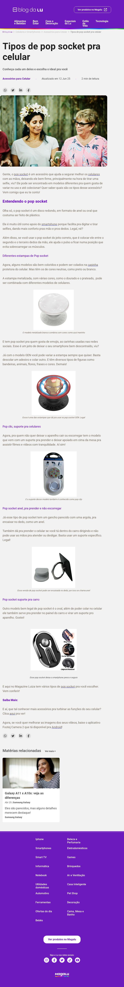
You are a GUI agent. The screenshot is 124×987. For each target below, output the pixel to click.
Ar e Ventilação (76, 875)
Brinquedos (73, 866)
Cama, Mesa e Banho (75, 913)
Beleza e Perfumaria (73, 841)
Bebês (39, 920)
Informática (42, 866)
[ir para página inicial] (28, 10)
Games (71, 857)
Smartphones (43, 848)
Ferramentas (43, 902)
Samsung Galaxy (13, 817)
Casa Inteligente (76, 884)
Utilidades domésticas (42, 886)
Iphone (40, 839)
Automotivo (42, 893)
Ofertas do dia (44, 911)
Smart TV (41, 857)
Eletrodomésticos (77, 848)
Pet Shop (72, 893)
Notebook (41, 875)
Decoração (73, 902)
